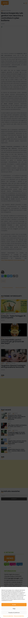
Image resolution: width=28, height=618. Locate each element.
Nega (14, 608)
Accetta (14, 604)
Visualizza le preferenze (14, 612)
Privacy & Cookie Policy (8, 616)
